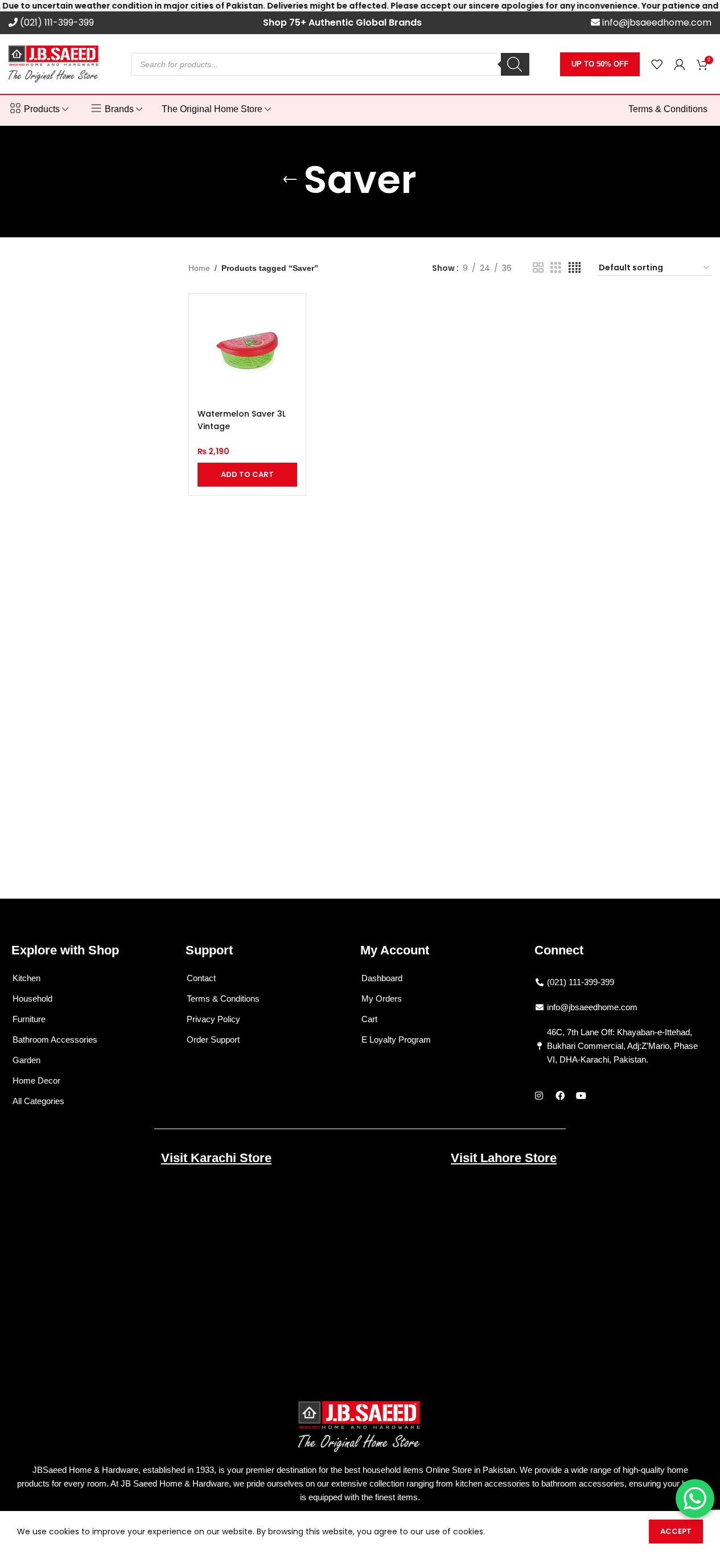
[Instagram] (539, 1095)
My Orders (381, 998)
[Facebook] (560, 1095)
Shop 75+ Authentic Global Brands (342, 22)
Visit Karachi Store (216, 1158)
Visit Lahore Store (504, 1158)
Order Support (213, 1039)
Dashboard (381, 978)
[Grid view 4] (575, 268)
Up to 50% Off (599, 64)
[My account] (679, 64)
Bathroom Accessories (55, 1039)
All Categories (38, 1101)
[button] (247, 475)
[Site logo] (54, 63)
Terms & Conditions (223, 998)
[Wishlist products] (656, 64)
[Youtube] (581, 1095)
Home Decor (36, 1080)
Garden (26, 1060)
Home (199, 268)
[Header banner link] (360, 5)
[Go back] (289, 179)
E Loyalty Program (396, 1039)
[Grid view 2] (538, 268)
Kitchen (26, 978)
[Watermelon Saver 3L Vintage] (247, 352)
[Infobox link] (51, 23)
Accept (676, 1531)
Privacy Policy (213, 1019)
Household (32, 998)
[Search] (515, 64)
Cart (369, 1019)
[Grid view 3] (555, 268)
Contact (201, 978)
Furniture (29, 1019)
